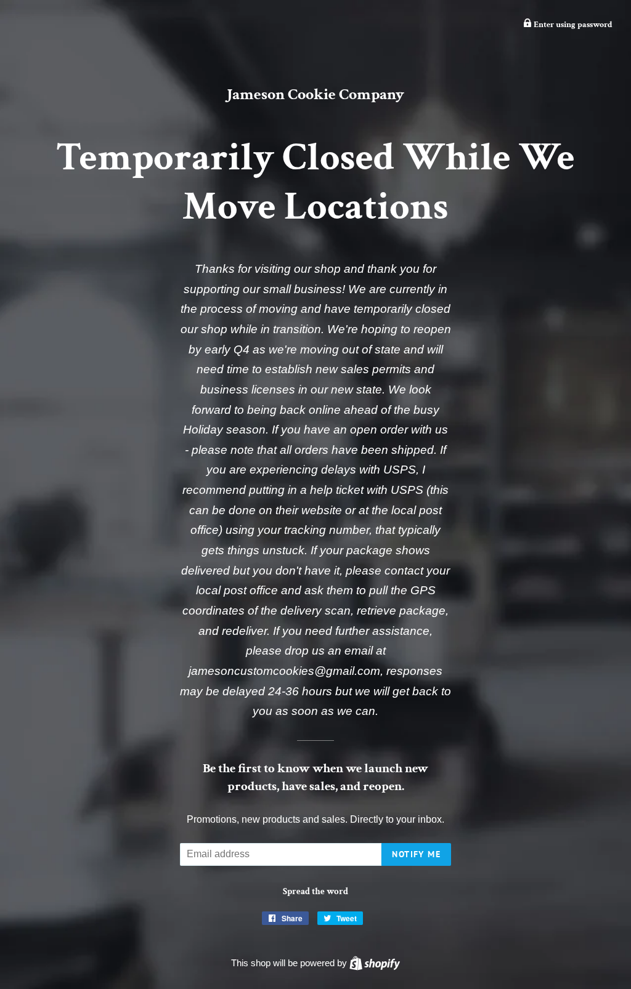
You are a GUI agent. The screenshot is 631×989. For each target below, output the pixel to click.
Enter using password (572, 24)
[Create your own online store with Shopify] (374, 963)
